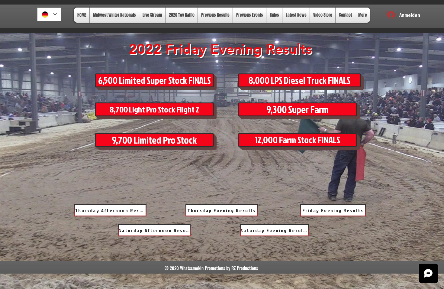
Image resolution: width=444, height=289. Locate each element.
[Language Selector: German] (49, 14)
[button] (387, 13)
